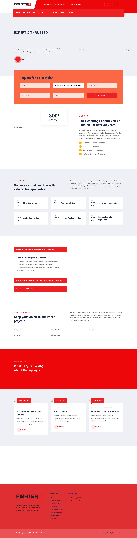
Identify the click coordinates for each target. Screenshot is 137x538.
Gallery (54, 12)
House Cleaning (29, 336)
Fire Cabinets (34, 407)
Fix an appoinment (102, 95)
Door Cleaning (29, 331)
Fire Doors (54, 507)
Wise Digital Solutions (113, 533)
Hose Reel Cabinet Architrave (105, 411)
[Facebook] (18, 517)
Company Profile (75, 498)
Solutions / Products (40, 12)
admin (20, 407)
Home (18, 12)
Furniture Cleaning (66, 336)
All (52, 498)
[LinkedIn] (28, 517)
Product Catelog (75, 501)
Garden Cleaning (66, 331)
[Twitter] (23, 517)
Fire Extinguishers (56, 510)
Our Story (26, 59)
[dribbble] (33, 517)
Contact (72, 12)
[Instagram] (38, 517)
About (62, 12)
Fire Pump (54, 519)
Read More (23, 430)
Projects (26, 12)
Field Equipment (56, 501)
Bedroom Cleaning (103, 331)
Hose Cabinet (60, 411)
